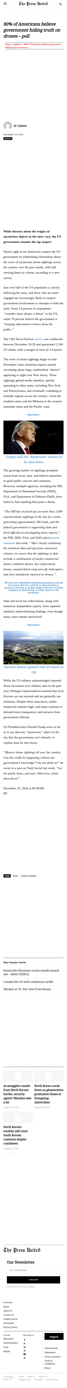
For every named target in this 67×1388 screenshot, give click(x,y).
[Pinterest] (57, 146)
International (51, 1348)
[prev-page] (5, 1155)
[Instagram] (24, 1350)
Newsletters (50, 1352)
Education (8, 1338)
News (15, 875)
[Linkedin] (49, 146)
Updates (17, 44)
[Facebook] (17, 146)
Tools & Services (52, 1356)
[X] (25, 146)
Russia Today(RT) (28, 875)
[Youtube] (24, 1353)
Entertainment (10, 1342)
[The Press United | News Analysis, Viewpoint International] (38, 4)
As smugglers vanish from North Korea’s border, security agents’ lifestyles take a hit (17, 1094)
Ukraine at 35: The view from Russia (27, 989)
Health (6, 1351)
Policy (47, 1368)
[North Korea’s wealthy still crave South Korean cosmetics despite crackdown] (18, 1117)
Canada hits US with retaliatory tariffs (28, 982)
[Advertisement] (33, 84)
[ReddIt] (33, 146)
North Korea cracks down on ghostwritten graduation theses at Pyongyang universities (48, 1094)
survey (39, 339)
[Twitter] (24, 1343)
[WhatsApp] (41, 146)
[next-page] (11, 1155)
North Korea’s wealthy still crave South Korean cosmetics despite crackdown (15, 1135)
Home (8, 44)
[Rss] (24, 1357)
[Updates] (8, 126)
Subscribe (33, 1279)
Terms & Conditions (49, 1362)
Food (5, 1347)
